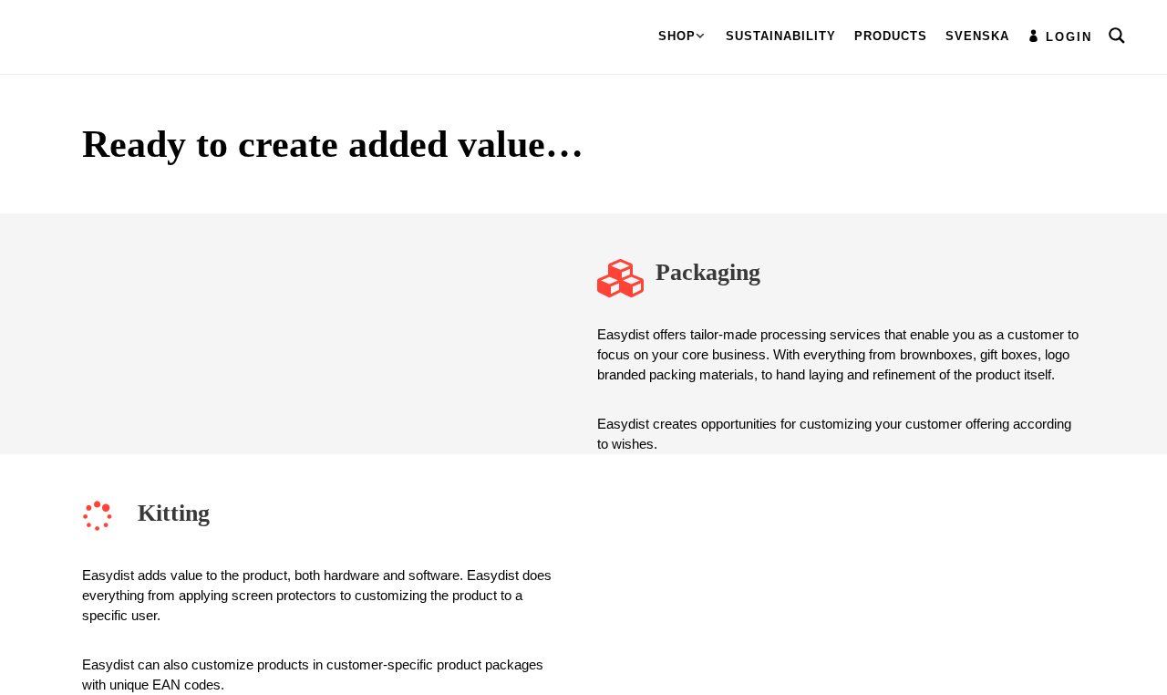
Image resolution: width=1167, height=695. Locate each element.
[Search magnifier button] (1116, 35)
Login (1069, 37)
